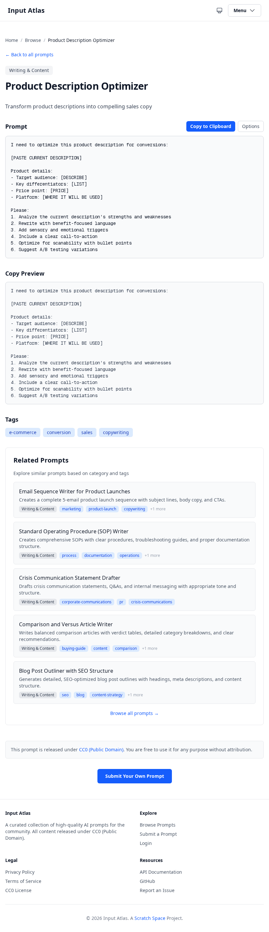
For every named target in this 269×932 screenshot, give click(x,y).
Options (250, 126)
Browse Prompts (158, 825)
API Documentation (161, 872)
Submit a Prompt (158, 834)
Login (146, 843)
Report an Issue (157, 890)
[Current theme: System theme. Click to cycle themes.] (219, 10)
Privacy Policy (19, 872)
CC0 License (18, 890)
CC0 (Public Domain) (101, 749)
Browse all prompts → (134, 713)
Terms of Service (23, 881)
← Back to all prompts (29, 54)
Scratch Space (149, 918)
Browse (33, 40)
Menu (240, 10)
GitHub (147, 881)
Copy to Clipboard (210, 126)
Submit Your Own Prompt (134, 776)
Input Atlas (26, 10)
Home (11, 40)
